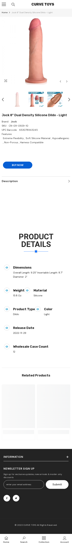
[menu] (4, 4)
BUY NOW (17, 165)
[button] (60, 81)
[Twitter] (16, 498)
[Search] (13, 4)
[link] (18, 432)
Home (5, 12)
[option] (36, 51)
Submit (57, 484)
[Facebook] (6, 498)
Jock (14, 121)
